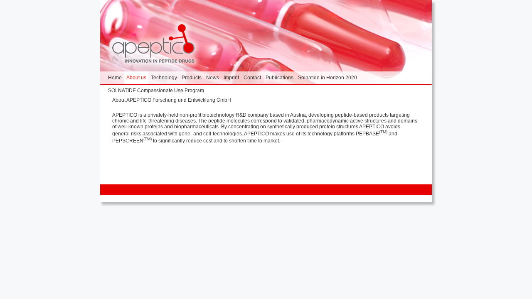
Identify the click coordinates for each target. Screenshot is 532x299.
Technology (164, 78)
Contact (252, 78)
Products (192, 78)
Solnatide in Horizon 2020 (327, 78)
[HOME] (153, 44)
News (212, 78)
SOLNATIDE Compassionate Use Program (156, 90)
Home (115, 78)
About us (136, 78)
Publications (279, 78)
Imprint (231, 78)
